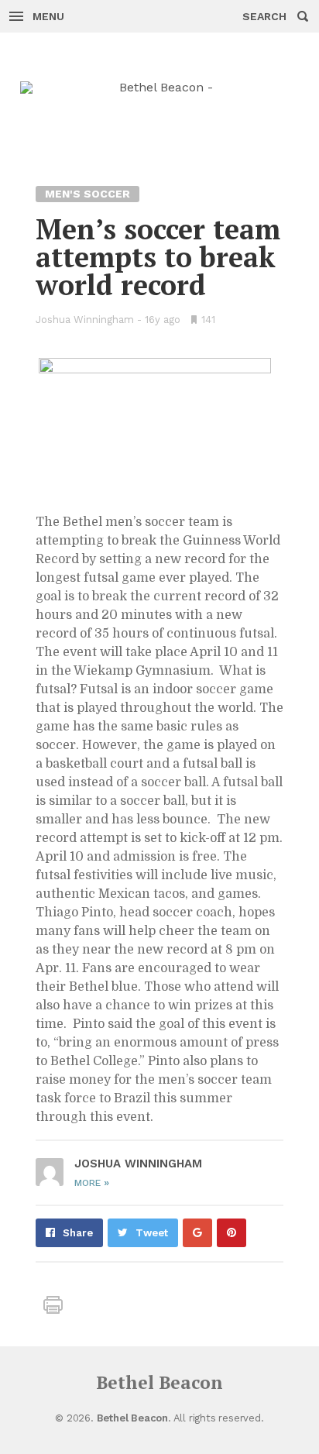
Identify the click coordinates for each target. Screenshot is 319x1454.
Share (78, 1233)
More (91, 1182)
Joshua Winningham (85, 319)
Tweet (151, 1233)
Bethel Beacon (159, 1382)
